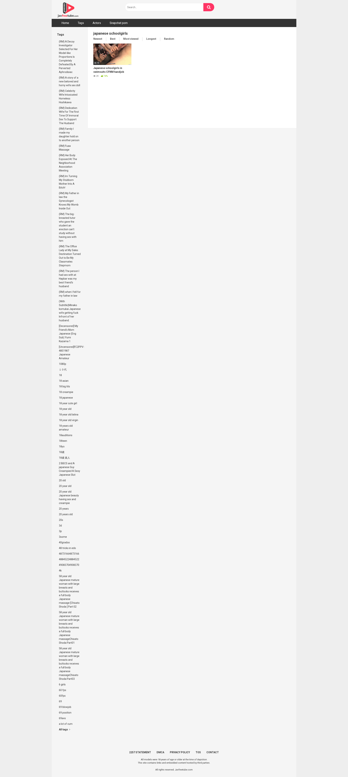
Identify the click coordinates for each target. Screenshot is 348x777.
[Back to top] (336, 766)
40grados (64, 542)
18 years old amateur (66, 427)
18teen (63, 440)
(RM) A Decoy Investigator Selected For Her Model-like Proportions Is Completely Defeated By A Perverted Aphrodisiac (68, 56)
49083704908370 (69, 564)
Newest (97, 38)
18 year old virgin (68, 420)
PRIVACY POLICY (180, 752)
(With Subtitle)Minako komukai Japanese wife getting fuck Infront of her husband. (70, 311)
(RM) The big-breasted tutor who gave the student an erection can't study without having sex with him (67, 227)
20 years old (66, 514)
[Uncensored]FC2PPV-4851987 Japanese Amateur (70, 352)
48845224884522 (69, 559)
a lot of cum (65, 723)
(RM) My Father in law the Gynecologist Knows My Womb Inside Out (69, 201)
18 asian (64, 380)
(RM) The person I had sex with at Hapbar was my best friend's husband (69, 279)
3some (63, 536)
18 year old (65, 408)
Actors (97, 23)
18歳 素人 (64, 457)
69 (60, 701)
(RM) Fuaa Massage (65, 147)
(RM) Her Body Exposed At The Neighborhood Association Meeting (68, 163)
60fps (62, 695)
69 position (65, 712)
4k (60, 570)
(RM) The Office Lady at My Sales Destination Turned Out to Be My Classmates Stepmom (70, 256)
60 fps (62, 690)
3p (60, 531)
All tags (64, 729)
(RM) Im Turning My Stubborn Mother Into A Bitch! (68, 182)
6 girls (62, 684)
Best (112, 38)
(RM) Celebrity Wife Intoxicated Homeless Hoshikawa (68, 96)
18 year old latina (68, 414)
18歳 (61, 452)
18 (60, 375)
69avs (62, 718)
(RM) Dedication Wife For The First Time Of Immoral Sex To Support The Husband (69, 115)
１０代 (63, 369)
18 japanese (66, 397)
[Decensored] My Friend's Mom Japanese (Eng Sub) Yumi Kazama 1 (68, 334)
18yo (62, 446)
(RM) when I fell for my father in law (70, 293)
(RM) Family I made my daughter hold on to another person (69, 134)
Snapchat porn (119, 23)
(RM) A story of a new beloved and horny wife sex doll (69, 81)
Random (169, 38)
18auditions (65, 435)
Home (65, 23)
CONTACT (212, 752)
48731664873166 (69, 553)
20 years (64, 508)
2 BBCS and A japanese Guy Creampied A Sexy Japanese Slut (69, 469)
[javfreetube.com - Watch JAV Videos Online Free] (68, 9)
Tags (81, 23)
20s (61, 519)
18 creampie (66, 392)
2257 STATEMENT (140, 752)
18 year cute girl (68, 403)
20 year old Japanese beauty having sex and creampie (69, 497)
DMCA (160, 752)
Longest (151, 38)
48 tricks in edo (67, 548)
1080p (62, 363)
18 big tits (64, 386)
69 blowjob (65, 707)
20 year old (65, 486)
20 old (62, 480)
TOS (198, 752)
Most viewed (130, 38)
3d (60, 525)
